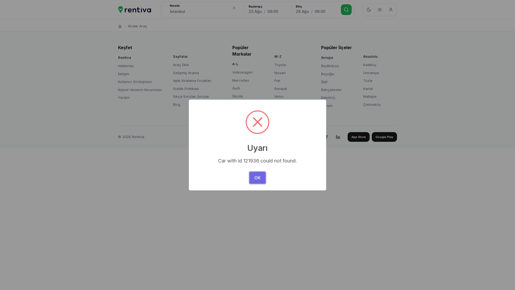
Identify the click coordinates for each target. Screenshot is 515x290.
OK (257, 177)
